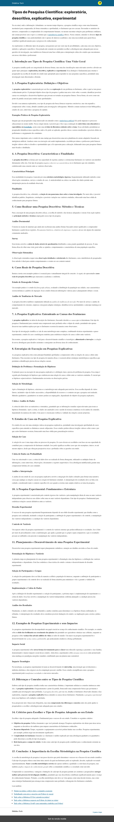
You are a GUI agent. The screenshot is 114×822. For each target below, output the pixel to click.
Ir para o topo (97, 812)
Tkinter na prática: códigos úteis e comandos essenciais (33, 791)
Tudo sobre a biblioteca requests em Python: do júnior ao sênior (36, 800)
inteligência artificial (67, 120)
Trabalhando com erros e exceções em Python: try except (33, 794)
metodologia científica (56, 34)
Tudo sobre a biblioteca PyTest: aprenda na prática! (32, 797)
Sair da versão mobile (57, 819)
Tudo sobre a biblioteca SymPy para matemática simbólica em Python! (38, 803)
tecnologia (28, 127)
